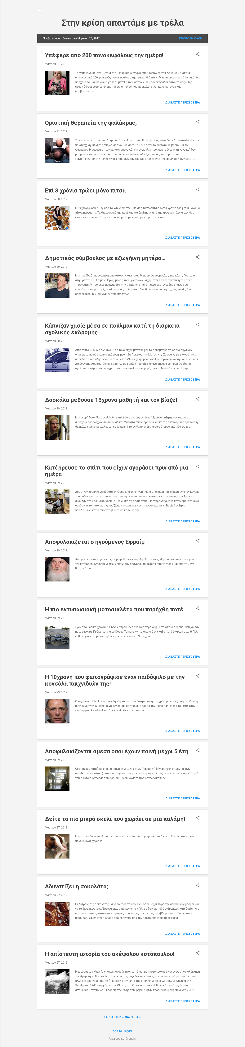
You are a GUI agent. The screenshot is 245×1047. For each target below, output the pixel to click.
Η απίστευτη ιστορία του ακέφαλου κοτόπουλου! (109, 954)
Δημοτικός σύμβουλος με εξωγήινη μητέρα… (105, 258)
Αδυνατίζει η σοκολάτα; (76, 886)
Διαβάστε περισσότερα (182, 102)
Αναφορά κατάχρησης (122, 1038)
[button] (197, 54)
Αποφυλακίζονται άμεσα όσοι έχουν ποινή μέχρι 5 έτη (117, 751)
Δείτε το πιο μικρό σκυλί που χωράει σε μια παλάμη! (115, 818)
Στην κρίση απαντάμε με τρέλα (122, 23)
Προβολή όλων (190, 38)
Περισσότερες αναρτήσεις (122, 1016)
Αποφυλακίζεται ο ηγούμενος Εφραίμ (95, 541)
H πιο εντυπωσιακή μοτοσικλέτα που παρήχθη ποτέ (114, 609)
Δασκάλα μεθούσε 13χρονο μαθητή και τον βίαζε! (111, 399)
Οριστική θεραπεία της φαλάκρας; (91, 122)
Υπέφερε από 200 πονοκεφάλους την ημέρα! (104, 55)
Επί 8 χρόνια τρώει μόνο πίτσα (85, 190)
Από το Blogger (122, 1031)
